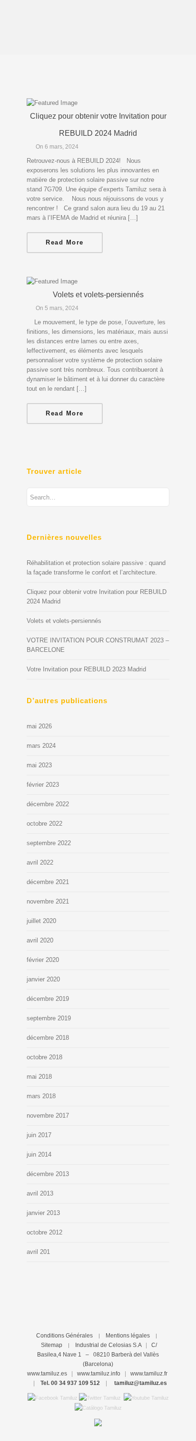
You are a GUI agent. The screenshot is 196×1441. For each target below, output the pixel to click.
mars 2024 (41, 745)
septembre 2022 (49, 843)
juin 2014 (39, 1154)
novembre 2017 (48, 1115)
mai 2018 (39, 1076)
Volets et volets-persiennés (98, 295)
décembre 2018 (48, 1037)
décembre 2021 (48, 881)
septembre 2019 (49, 1018)
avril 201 (38, 1251)
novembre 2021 (48, 901)
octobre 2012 (44, 1232)
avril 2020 (40, 940)
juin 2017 (39, 1135)
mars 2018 (41, 1096)
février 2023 (43, 784)
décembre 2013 (48, 1173)
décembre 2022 (48, 804)
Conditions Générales (64, 1335)
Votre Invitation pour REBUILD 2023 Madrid (86, 669)
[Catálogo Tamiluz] (98, 1407)
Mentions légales (128, 1335)
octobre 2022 (44, 823)
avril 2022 (40, 862)
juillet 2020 (41, 920)
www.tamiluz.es (47, 1373)
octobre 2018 (44, 1057)
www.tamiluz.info (98, 1373)
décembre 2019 (48, 998)
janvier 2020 (43, 979)
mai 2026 (39, 726)
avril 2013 (40, 1193)
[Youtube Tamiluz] (146, 1397)
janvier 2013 (43, 1212)
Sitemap (51, 1345)
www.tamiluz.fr (148, 1373)
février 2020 (43, 959)
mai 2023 (39, 765)
